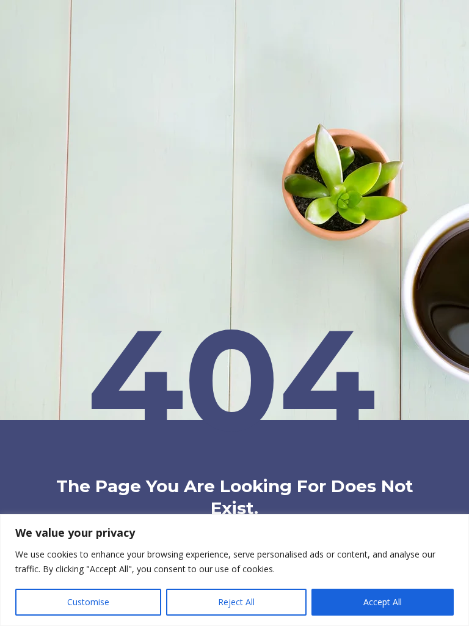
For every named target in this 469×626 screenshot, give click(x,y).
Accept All (382, 602)
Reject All (236, 602)
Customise (88, 602)
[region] (234, 570)
